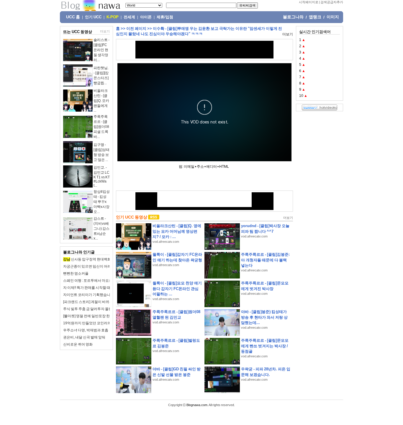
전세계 (129, 17)
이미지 (333, 16)
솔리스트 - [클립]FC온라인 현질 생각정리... (101, 50)
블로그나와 (293, 16)
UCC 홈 (73, 16)
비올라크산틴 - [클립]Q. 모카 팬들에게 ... (101, 101)
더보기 (105, 31)
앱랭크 (315, 16)
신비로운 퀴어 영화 (78, 344)
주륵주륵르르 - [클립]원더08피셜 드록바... (101, 127)
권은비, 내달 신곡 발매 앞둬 (84, 337)
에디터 (211, 167)
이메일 (189, 167)
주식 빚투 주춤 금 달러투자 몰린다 (89, 309)
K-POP (113, 17)
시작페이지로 (308, 2)
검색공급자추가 (331, 2)
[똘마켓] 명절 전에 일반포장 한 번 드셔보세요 (97, 316)
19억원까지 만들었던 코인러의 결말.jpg (93, 323)
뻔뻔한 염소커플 (76, 273)
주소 (200, 167)
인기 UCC (93, 17)
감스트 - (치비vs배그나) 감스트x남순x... (101, 228)
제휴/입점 (165, 17)
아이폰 (146, 17)
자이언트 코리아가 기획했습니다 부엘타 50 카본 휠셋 (104, 295)
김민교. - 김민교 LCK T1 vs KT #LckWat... (102, 176)
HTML (224, 167)
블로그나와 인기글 (79, 252)
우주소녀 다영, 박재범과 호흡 (85, 330)
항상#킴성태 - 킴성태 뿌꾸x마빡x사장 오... (102, 202)
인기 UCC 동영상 (131, 217)
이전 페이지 (136, 28)
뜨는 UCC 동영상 (77, 32)
